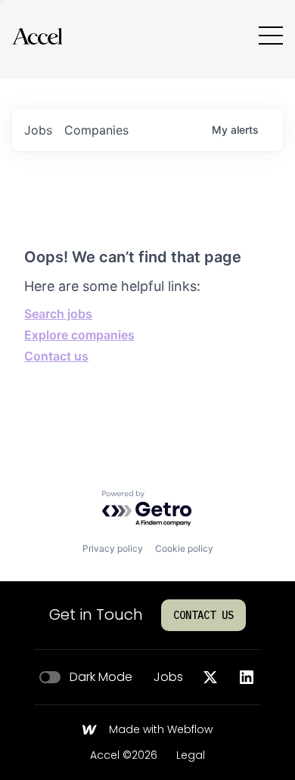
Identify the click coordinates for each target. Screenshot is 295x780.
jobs (38, 130)
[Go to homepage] (37, 35)
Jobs (168, 677)
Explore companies (79, 334)
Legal (190, 756)
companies (96, 130)
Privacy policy (112, 548)
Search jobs (58, 313)
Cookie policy (184, 548)
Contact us (56, 356)
